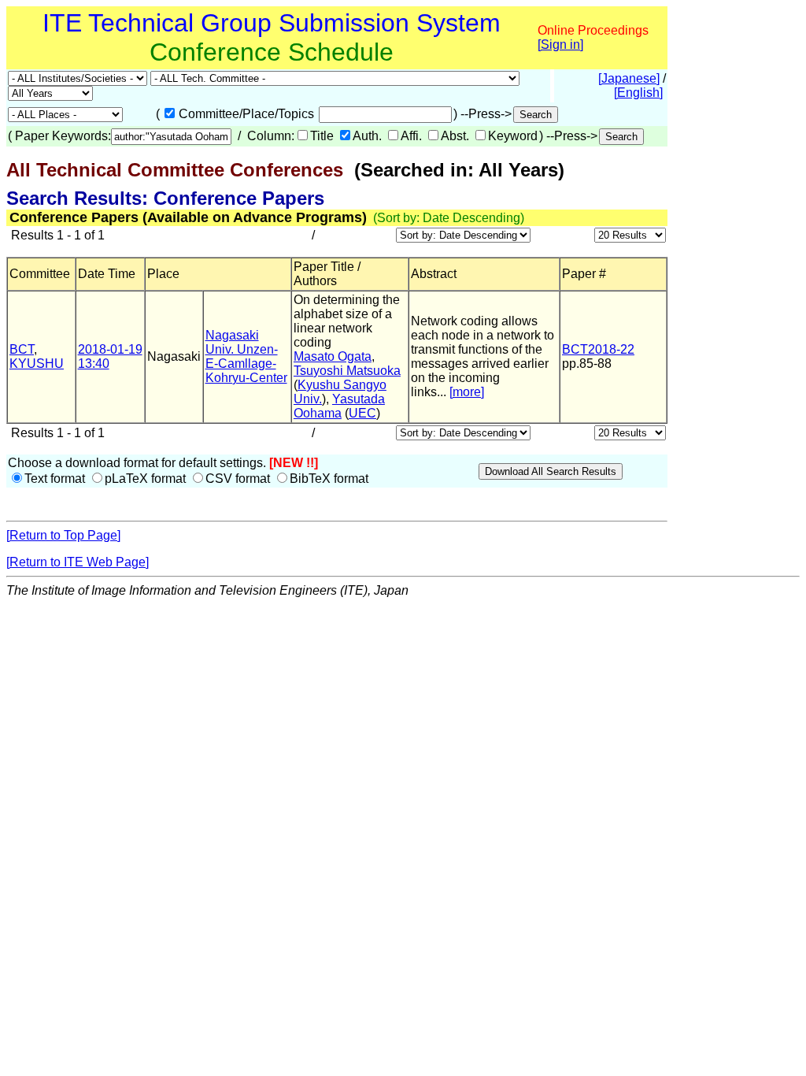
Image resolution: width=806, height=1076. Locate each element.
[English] (638, 92)
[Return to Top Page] (63, 535)
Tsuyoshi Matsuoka (347, 370)
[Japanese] (629, 78)
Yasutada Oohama (339, 406)
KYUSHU (36, 363)
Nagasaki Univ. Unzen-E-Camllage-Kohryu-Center (246, 356)
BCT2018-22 (598, 349)
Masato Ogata (333, 356)
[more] (466, 392)
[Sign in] (560, 44)
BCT (21, 349)
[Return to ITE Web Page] (77, 562)
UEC (362, 413)
